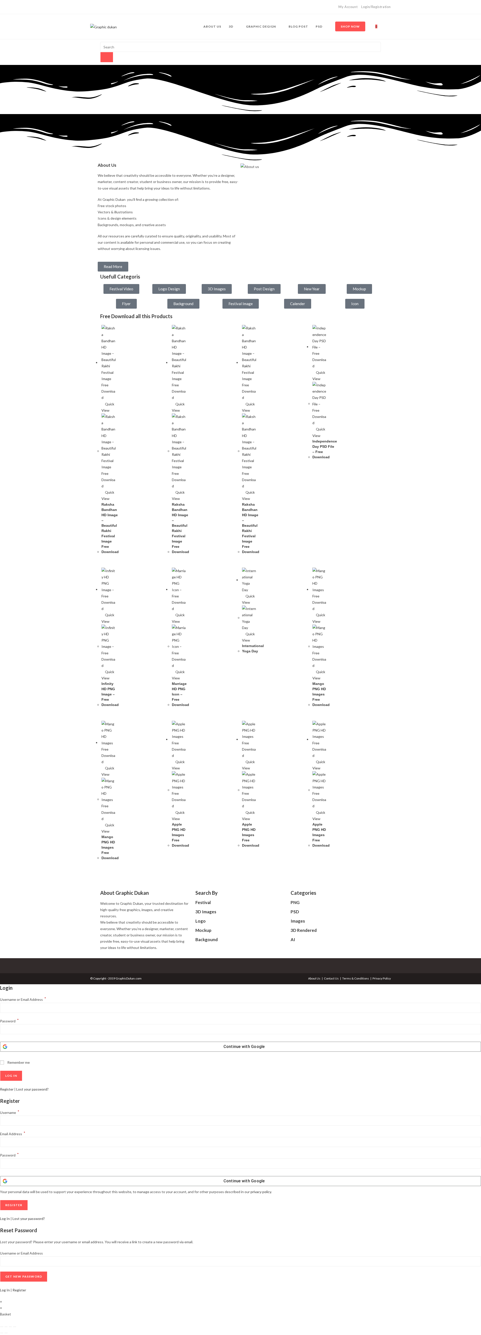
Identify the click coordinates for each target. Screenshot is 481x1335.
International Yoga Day (253, 648)
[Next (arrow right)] (6, 1332)
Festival (203, 902)
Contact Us (331, 978)
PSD (295, 911)
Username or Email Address (23, 999)
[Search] (106, 57)
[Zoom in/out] (2, 1326)
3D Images (205, 911)
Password (9, 1021)
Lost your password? (32, 1089)
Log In (5, 1218)
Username (9, 1112)
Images (298, 921)
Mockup (203, 930)
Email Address (12, 1134)
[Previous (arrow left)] (2, 1332)
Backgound (206, 939)
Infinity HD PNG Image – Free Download (110, 694)
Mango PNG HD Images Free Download (321, 694)
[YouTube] (103, 7)
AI (293, 939)
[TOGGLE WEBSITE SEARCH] (386, 26)
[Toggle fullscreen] (6, 1326)
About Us (314, 978)
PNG (295, 902)
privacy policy (261, 1192)
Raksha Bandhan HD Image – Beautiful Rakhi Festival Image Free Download (110, 528)
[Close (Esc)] (14, 1326)
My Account (347, 7)
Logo (200, 921)
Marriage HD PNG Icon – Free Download (180, 694)
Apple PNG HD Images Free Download (180, 834)
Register (7, 1089)
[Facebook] (92, 7)
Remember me (18, 1062)
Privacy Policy (382, 978)
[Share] (10, 1326)
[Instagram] (97, 7)
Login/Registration (376, 7)
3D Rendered (304, 930)
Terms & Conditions (355, 978)
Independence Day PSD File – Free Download (324, 449)
